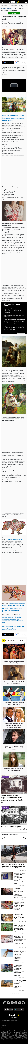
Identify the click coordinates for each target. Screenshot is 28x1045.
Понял (14, 13)
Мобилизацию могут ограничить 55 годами (14, 316)
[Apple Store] (9, 1009)
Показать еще (21, 333)
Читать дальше (14, 994)
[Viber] (12, 1002)
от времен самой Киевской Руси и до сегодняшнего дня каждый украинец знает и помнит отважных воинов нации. (13, 627)
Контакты (3, 1027)
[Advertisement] (14, 171)
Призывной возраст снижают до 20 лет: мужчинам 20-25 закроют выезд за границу (14, 327)
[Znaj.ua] (14, 1)
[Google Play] (19, 1009)
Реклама (3, 1022)
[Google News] (15, 1002)
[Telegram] (8, 1002)
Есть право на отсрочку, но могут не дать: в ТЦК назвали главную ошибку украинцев (14, 321)
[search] (2, 1)
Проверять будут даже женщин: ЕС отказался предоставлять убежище (13, 310)
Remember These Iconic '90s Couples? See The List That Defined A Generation (14, 725)
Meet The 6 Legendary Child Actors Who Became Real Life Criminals (14, 747)
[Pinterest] (23, 1002)
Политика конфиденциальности (9, 1020)
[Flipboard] (19, 1002)
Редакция (3, 1025)
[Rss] (4, 1002)
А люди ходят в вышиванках (14, 539)
